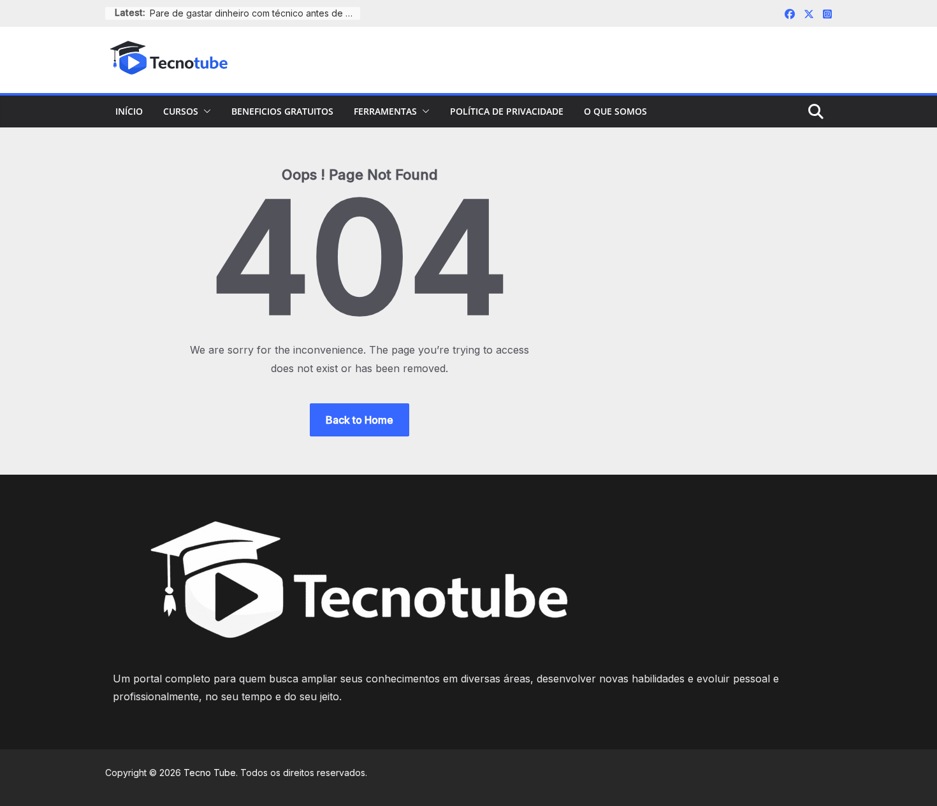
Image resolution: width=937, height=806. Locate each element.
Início (129, 111)
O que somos (615, 111)
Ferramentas (385, 111)
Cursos (180, 111)
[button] (204, 111)
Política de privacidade (506, 111)
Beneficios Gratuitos (282, 111)
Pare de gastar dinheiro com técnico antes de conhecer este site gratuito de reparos (255, 13)
